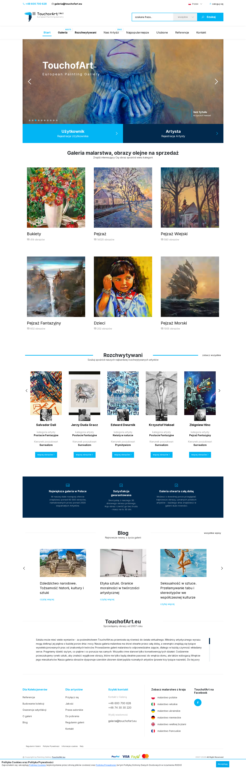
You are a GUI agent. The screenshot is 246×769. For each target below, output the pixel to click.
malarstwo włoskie (167, 704)
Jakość (69, 703)
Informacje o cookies (70, 746)
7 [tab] (48, 120)
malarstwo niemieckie (169, 717)
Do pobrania (72, 716)
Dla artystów (74, 689)
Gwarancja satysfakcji (34, 709)
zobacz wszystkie (211, 355)
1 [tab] (29, 120)
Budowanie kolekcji (33, 703)
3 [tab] (35, 120)
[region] (123, 650)
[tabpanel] (123, 81)
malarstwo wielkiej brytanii (171, 724)
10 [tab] (57, 120)
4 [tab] (38, 120)
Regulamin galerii (74, 722)
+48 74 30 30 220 (119, 707)
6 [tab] (45, 120)
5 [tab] (42, 120)
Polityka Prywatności (51, 746)
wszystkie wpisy (212, 533)
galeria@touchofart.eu (68, 3)
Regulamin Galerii (33, 746)
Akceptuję (223, 764)
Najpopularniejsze (137, 32)
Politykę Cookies (37, 765)
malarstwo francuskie (169, 730)
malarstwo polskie (167, 697)
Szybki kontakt (118, 689)
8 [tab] (51, 120)
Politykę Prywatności (106, 765)
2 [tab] (32, 120)
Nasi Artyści (111, 32)
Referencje (182, 32)
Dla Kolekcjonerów (35, 689)
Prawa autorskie (74, 709)
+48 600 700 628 (36, 3)
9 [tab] (54, 120)
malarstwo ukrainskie (168, 710)
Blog (25, 722)
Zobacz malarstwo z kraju (168, 689)
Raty (82, 746)
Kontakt (201, 32)
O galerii (27, 716)
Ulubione (162, 32)
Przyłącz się (72, 697)
